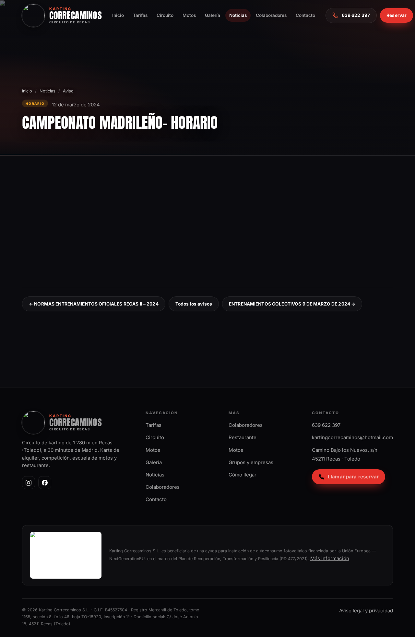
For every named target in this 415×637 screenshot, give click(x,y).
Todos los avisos (193, 303)
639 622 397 (326, 425)
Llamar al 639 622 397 (289, 344)
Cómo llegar (242, 475)
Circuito (165, 15)
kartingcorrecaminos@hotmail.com (352, 437)
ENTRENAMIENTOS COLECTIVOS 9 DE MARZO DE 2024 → (292, 303)
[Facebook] (44, 482)
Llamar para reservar (353, 477)
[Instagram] (28, 482)
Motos (189, 15)
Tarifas (140, 15)
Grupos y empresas (251, 462)
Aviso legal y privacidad (366, 610)
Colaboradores (271, 15)
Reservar (396, 15)
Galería (212, 15)
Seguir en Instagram (355, 344)
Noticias (238, 15)
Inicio (118, 15)
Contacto (305, 15)
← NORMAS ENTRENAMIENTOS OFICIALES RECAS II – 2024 (94, 303)
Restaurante (242, 437)
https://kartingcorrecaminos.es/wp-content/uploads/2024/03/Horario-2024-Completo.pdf (135, 237)
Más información (329, 558)
